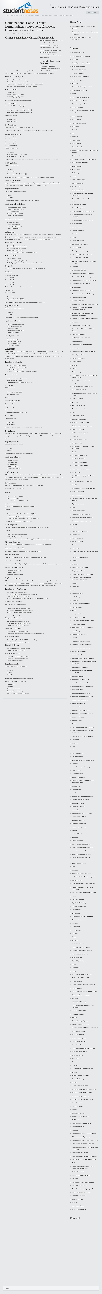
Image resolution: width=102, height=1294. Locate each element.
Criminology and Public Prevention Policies (83, 351)
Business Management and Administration (83, 211)
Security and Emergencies (79, 1038)
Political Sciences (77, 981)
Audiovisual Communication (79, 156)
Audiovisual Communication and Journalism (84, 159)
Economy (74, 412)
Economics (75, 402)
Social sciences (76, 1062)
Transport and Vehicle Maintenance (81, 1192)
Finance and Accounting (78, 510)
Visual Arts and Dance (78, 1206)
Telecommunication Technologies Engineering (84, 1156)
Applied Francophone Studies (80, 104)
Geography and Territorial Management (82, 574)
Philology (74, 937)
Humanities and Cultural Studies (81, 641)
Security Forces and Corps (79, 1041)
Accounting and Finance (78, 52)
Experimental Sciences (78, 504)
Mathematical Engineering (79, 806)
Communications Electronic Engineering (83, 294)
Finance (74, 507)
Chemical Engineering (78, 230)
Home (7, 15)
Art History (75, 136)
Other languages (76, 909)
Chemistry (74, 234)
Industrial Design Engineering (80, 667)
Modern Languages (77, 840)
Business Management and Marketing (82, 220)
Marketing (74, 793)
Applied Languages (77, 107)
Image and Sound (77, 655)
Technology (75, 1130)
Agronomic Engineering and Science (82, 87)
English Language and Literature (81, 469)
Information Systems (77, 689)
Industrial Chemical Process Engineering (83, 658)
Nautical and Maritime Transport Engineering (84, 877)
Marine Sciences (76, 786)
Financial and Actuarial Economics (81, 521)
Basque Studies (76, 169)
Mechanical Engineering (78, 820)
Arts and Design (76, 143)
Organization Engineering (79, 903)
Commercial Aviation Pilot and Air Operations (84, 280)
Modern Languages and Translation (81, 854)
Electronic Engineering (78, 429)
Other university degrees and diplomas (82, 916)
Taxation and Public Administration (81, 1123)
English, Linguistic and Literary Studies (82, 481)
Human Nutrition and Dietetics (80, 634)
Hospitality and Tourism (78, 624)
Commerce (75, 266)
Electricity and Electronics (79, 419)
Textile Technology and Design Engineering (84, 1159)
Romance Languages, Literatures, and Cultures (85, 1028)
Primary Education (77, 988)
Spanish (74, 1082)
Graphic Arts (75, 586)
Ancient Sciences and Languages (81, 97)
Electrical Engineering (78, 415)
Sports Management (77, 1103)
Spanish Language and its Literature (82, 1092)
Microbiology (75, 837)
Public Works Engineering (79, 1010)
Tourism (74, 1163)
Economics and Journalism (79, 409)
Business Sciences (77, 223)
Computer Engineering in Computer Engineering (85, 304)
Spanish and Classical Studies (80, 1086)
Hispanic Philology (77, 607)
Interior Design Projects (78, 703)
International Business (78, 707)
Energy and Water (77, 443)
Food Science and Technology (80, 531)
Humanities (75, 638)
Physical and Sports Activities (80, 954)
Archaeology (75, 126)
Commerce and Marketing (79, 270)
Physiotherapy (76, 967)
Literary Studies (76, 770)
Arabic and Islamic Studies (79, 123)
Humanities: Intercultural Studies (81, 648)
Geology (74, 583)
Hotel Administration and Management (82, 627)
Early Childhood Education (79, 389)
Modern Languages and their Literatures (83, 851)
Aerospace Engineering (78, 73)
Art (73, 133)
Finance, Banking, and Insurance (81, 514)
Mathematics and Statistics (79, 817)
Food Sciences (76, 534)
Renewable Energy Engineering (80, 1021)
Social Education (76, 1058)
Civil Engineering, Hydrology (80, 257)
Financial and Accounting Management (82, 517)
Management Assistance (78, 777)
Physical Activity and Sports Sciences (82, 950)
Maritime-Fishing (76, 789)
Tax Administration (77, 1120)
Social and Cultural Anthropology (81, 1051)
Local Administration (77, 773)
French (74, 545)
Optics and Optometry (78, 899)
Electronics (75, 436)
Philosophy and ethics (78, 944)
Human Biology (76, 631)
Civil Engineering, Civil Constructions (82, 254)
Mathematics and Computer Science (82, 813)
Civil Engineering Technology (80, 251)
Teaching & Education (78, 1126)
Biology (74, 176)
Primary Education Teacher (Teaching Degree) (84, 991)
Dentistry (74, 365)
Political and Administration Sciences (82, 978)
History (74, 610)
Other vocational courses (78, 920)
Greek (73, 590)
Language (75, 743)
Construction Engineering (79, 334)
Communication (76, 287)
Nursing (74, 896)
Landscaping (75, 739)
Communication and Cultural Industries (82, 290)
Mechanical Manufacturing (79, 823)
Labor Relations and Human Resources (83, 727)
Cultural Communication (78, 358)
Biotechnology (76, 186)
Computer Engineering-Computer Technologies (85, 318)
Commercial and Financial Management (83, 273)
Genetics (74, 560)
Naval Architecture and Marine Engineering (83, 883)
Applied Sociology (77, 116)
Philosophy (75, 940)
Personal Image (76, 930)
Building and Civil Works (78, 190)
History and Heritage (77, 614)
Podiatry (74, 971)
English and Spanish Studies (80, 465)
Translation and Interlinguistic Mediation (83, 1182)
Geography (75, 564)
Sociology (74, 1072)
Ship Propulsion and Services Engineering (83, 1048)
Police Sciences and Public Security (81, 974)
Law (73, 750)
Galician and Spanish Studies (80, 557)
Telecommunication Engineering (81, 1137)
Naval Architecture (77, 880)
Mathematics (75, 810)
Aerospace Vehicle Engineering (80, 76)
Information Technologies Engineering (82, 696)
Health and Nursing (77, 593)
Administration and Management (81, 56)
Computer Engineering (78, 301)
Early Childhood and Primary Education (82, 386)
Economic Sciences (77, 398)
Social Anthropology (77, 1055)
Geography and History (78, 571)
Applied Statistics (76, 119)
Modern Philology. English (79, 863)
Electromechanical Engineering (80, 422)
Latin (73, 746)
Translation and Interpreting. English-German (84, 1189)
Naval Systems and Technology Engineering (84, 892)
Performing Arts (76, 926)
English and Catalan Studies (79, 455)
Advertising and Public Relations (81, 63)
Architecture (75, 130)
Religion (74, 1017)
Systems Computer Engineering (17, 15)
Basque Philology (77, 166)
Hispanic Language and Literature (81, 603)
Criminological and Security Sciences (82, 344)
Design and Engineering (78, 372)
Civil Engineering (76, 247)
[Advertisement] (22, 54)
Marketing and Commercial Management (83, 796)
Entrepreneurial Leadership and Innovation (83, 488)
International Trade (77, 720)
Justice (74, 724)
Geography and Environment (80, 567)
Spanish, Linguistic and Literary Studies (82, 1099)
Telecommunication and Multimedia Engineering (85, 1133)
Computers (75, 322)
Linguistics (75, 763)
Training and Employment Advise (81, 1175)
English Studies (76, 472)
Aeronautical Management (79, 70)
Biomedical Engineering (78, 179)
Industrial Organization (78, 676)
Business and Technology (79, 204)
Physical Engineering (78, 961)
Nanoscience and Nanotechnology (81, 873)
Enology (74, 485)
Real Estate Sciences (78, 1014)
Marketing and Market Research (80, 799)
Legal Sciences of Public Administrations (83, 760)
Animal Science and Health (79, 100)
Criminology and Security (79, 355)
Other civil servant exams (79, 906)
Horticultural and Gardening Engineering (83, 620)
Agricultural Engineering (78, 80)
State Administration (77, 1106)
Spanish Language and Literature (81, 1096)
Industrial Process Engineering (80, 679)
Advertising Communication (79, 66)
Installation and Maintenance (80, 700)
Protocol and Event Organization (81, 995)
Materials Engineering (78, 803)
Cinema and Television (78, 240)
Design (74, 368)
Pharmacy (74, 933)
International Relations (78, 717)
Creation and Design (77, 341)
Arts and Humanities (77, 147)
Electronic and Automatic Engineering (82, 426)
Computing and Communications (81, 325)
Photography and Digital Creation (81, 947)
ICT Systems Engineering (79, 651)
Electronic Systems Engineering (80, 433)
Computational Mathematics (79, 297)
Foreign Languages (77, 538)
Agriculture (75, 83)
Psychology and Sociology (79, 1002)
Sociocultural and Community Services (82, 1068)
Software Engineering (78, 1079)
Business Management (78, 208)
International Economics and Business (82, 713)
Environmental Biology (78, 491)
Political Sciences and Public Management (83, 984)
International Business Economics (81, 710)
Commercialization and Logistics (81, 283)
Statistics (74, 1109)
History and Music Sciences (79, 617)
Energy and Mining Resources (80, 439)
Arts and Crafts (76, 140)
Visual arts (75, 1202)
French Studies (76, 548)
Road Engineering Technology (80, 1024)
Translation (75, 1178)
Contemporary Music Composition (81, 338)
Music (73, 866)
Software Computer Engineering (80, 1075)
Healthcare (75, 600)
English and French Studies (79, 462)
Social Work (75, 1065)
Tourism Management (78, 1172)
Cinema (74, 237)
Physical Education (77, 957)
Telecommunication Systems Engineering (83, 1144)
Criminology (75, 348)
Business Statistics (77, 227)
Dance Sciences (76, 361)
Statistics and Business (78, 1113)
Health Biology (76, 597)
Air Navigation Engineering (79, 90)
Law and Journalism (77, 756)
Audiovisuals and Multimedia (80, 162)
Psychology (75, 998)
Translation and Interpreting (79, 1185)
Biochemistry (75, 173)
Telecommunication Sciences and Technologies (85, 1140)
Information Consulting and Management (83, 686)
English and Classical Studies (80, 459)
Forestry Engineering (77, 541)
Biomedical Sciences (77, 183)
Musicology (75, 870)
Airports (74, 93)
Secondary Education (78, 1034)
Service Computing (77, 1045)
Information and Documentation (80, 683)
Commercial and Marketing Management (83, 277)
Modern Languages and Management (82, 847)
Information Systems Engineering (81, 693)
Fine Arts (74, 524)
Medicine (74, 830)
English (74, 452)
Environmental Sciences (78, 495)
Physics (74, 964)
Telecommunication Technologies (81, 1152)
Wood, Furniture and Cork (79, 1209)
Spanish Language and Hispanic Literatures (84, 1089)
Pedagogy (75, 923)
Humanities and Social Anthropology (82, 644)
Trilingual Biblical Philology (79, 1195)
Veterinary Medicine (77, 1199)
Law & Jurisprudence (77, 753)
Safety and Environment (78, 1031)
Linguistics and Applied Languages (81, 767)
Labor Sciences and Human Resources (82, 736)
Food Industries (76, 528)
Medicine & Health (77, 834)
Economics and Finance (78, 405)
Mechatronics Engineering (79, 827)
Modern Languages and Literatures (81, 844)
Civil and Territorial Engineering (80, 244)
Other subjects (76, 913)
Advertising (75, 59)
